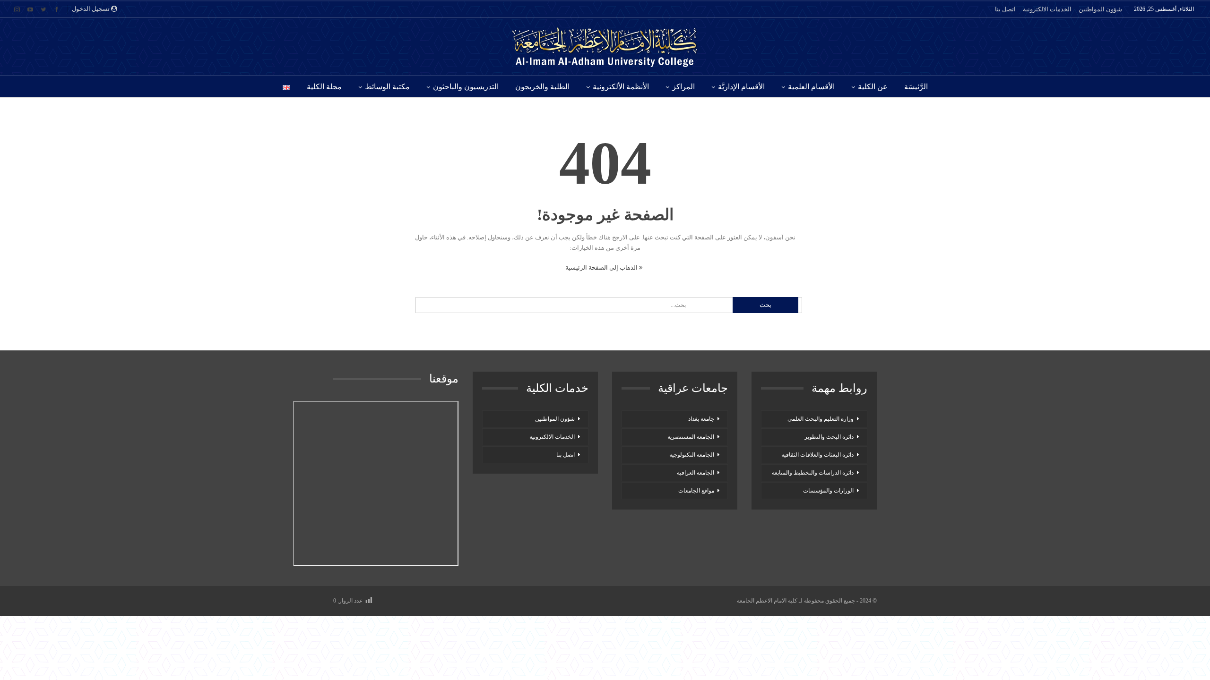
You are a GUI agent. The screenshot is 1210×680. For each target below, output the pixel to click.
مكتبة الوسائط (387, 87)
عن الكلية (873, 87)
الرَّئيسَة (916, 87)
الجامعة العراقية (695, 472)
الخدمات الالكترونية (1047, 9)
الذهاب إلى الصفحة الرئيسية (602, 267)
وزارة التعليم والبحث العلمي (820, 419)
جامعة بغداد (701, 419)
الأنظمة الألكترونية (621, 87)
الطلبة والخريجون (542, 87)
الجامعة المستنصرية (690, 437)
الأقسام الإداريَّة (741, 87)
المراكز (683, 87)
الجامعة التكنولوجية (691, 454)
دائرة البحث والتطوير (829, 437)
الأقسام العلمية (811, 87)
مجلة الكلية (324, 87)
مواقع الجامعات (696, 490)
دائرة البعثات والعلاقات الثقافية (817, 454)
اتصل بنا (1005, 9)
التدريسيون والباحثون (466, 87)
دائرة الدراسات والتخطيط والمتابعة (813, 472)
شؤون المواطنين (1100, 9)
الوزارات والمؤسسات (828, 490)
